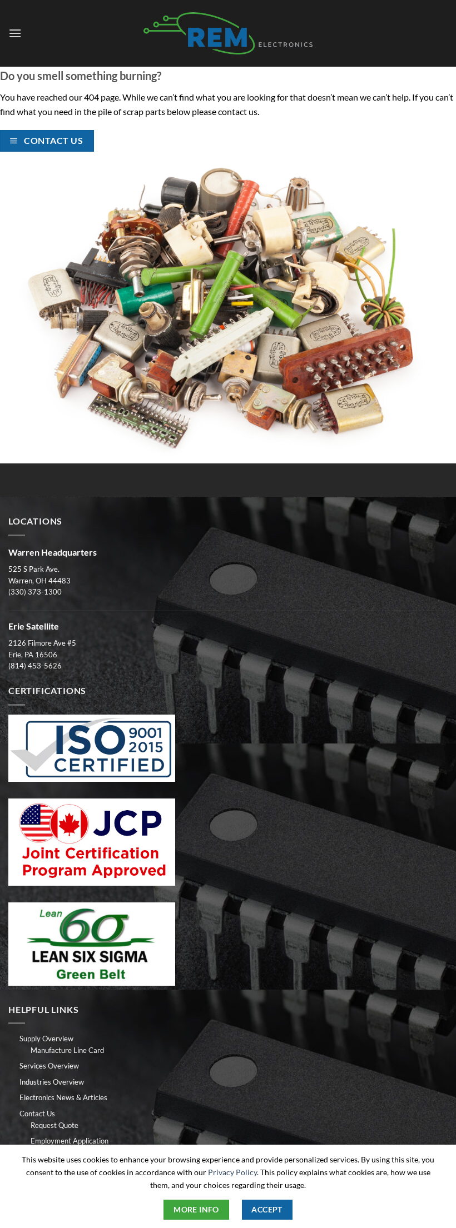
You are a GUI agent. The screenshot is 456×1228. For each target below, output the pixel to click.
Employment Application (69, 1140)
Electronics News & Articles (63, 1097)
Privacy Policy (232, 1172)
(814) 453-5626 (35, 665)
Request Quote (54, 1125)
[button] (15, 33)
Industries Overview (51, 1081)
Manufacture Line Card (67, 1050)
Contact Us (37, 1113)
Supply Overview (46, 1038)
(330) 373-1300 (35, 591)
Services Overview (49, 1065)
